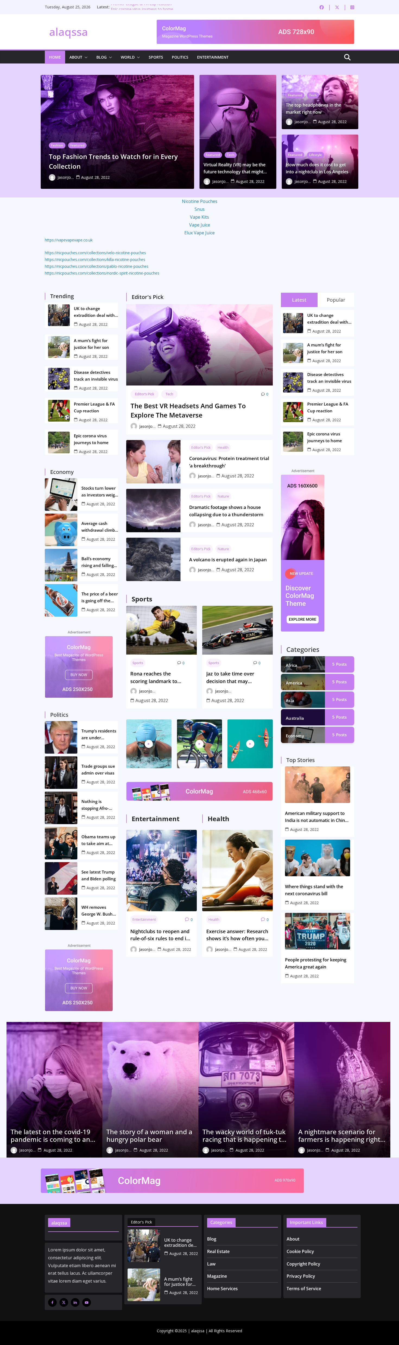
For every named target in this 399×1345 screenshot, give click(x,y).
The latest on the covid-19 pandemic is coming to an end (50, 1136)
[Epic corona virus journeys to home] (59, 442)
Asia (290, 700)
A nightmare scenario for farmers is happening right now (339, 1136)
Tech (231, 154)
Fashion (57, 145)
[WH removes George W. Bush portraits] (61, 913)
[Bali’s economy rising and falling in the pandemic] (61, 565)
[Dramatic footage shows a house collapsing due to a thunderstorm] (153, 510)
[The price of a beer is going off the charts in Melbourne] (61, 600)
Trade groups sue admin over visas (98, 769)
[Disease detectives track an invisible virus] (59, 379)
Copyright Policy (303, 1264)
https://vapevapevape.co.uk (69, 240)
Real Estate (218, 1251)
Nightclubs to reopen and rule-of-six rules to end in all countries (159, 935)
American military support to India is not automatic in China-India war (317, 817)
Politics (180, 57)
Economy (295, 735)
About (75, 57)
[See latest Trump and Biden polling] (61, 878)
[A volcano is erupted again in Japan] (153, 559)
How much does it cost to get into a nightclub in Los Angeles (317, 168)
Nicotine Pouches (199, 201)
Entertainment (213, 57)
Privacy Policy (301, 1276)
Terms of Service (304, 1289)
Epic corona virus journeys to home (91, 439)
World (128, 57)
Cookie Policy (300, 1251)
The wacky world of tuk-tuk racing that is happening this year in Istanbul (246, 1136)
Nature (223, 496)
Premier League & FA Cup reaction (141, 6)
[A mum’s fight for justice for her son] (59, 347)
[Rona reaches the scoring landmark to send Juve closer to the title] (161, 630)
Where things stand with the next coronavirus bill (314, 890)
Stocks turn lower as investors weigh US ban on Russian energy (99, 491)
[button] (85, 57)
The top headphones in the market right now (313, 108)
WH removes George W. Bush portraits (97, 910)
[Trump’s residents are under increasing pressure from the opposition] (61, 737)
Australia (295, 718)
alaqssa (68, 31)
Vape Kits (199, 217)
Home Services (222, 1289)
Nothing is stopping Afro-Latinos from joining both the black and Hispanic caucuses (99, 805)
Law (211, 1264)
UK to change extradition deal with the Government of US (96, 312)
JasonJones (66, 177)
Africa (291, 665)
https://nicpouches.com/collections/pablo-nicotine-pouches (96, 266)
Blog (101, 57)
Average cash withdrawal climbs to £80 (99, 527)
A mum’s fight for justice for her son (91, 344)
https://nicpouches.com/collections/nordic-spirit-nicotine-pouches (102, 273)
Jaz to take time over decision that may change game (230, 677)
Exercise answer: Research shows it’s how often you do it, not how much (237, 935)
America (294, 683)
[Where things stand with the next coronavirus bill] (317, 858)
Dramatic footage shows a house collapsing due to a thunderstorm (226, 511)
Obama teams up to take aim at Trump (98, 840)
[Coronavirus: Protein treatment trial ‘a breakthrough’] (153, 461)
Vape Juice (199, 225)
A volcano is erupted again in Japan (228, 559)
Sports (156, 57)
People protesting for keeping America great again (315, 963)
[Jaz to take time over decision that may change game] (237, 630)
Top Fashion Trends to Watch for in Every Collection (113, 161)
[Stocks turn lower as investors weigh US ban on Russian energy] (61, 494)
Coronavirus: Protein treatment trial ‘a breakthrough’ (229, 462)
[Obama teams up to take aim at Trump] (61, 843)
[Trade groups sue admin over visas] (61, 772)
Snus (200, 209)
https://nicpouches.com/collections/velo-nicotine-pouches (95, 252)
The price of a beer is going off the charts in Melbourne (99, 597)
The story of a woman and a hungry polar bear (149, 1136)
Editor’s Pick (144, 393)
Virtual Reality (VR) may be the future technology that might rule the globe (234, 168)
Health (223, 447)
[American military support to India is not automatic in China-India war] (317, 784)
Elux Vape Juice (199, 233)
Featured (77, 145)
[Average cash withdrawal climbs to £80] (61, 530)
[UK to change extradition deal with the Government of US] (59, 315)
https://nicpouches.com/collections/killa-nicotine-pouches (95, 259)
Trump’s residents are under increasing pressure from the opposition (99, 734)
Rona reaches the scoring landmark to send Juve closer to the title (156, 677)
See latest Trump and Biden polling (98, 875)
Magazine (217, 1276)
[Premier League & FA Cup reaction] (59, 411)
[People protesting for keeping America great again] (317, 931)
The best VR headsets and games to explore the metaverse (188, 410)
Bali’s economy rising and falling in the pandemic (97, 562)
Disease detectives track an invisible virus (96, 375)
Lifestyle (315, 154)
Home (55, 57)
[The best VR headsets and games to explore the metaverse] (199, 344)
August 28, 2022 (95, 177)
